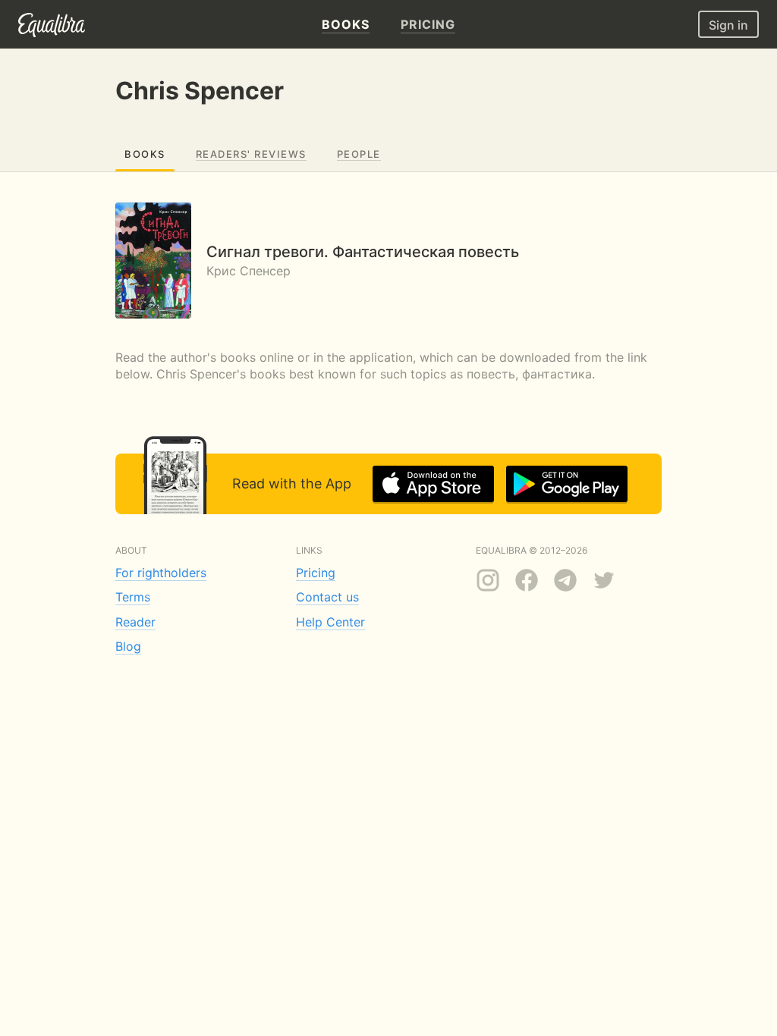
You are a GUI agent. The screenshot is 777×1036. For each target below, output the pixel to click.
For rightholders (160, 572)
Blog (128, 646)
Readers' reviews (251, 154)
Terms (132, 596)
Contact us (327, 596)
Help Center (330, 621)
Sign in (728, 25)
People (359, 154)
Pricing (315, 572)
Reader (135, 621)
